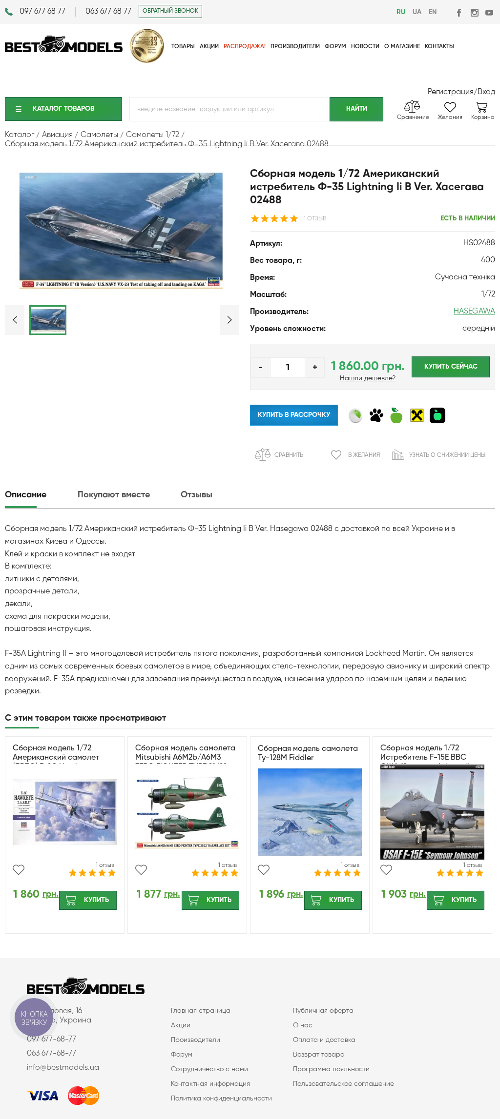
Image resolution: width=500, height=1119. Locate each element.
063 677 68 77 (108, 12)
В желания (364, 455)
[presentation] (40, 495)
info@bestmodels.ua (63, 1068)
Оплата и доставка (324, 1040)
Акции (180, 1025)
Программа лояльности (331, 1069)
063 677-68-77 (51, 1054)
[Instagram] (474, 12)
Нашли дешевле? (368, 378)
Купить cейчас (451, 366)
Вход (486, 92)
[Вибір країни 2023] (147, 61)
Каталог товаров (63, 108)
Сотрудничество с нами (209, 1069)
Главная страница (200, 1010)
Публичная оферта (323, 1010)
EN (433, 12)
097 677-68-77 (51, 1039)
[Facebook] (460, 12)
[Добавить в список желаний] (18, 869)
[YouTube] (489, 12)
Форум (181, 1054)
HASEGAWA (474, 311)
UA (417, 12)
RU (400, 12)
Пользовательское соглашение (343, 1083)
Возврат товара (319, 1054)
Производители (195, 1040)
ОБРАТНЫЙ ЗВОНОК (170, 11)
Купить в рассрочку (294, 415)
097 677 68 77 (42, 12)
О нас (302, 1025)
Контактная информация (210, 1083)
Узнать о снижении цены (447, 455)
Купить (96, 900)
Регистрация (451, 92)
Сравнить (288, 455)
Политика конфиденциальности (221, 1098)
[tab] (40, 495)
